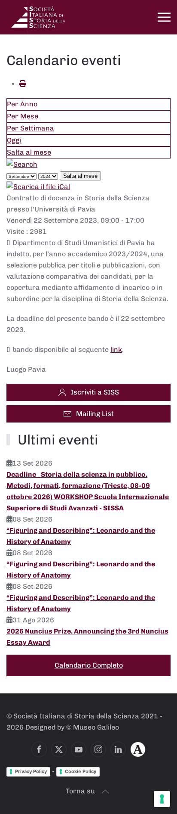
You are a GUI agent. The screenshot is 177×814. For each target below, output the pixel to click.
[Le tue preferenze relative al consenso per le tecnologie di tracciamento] (162, 799)
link (116, 349)
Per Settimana (30, 128)
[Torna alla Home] (38, 17)
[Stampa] (22, 84)
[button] (164, 17)
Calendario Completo (89, 665)
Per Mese (22, 116)
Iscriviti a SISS (95, 392)
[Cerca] (21, 164)
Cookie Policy (80, 771)
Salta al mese (29, 152)
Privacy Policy (31, 771)
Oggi (14, 140)
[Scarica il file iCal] (38, 187)
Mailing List (95, 414)
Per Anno (22, 104)
